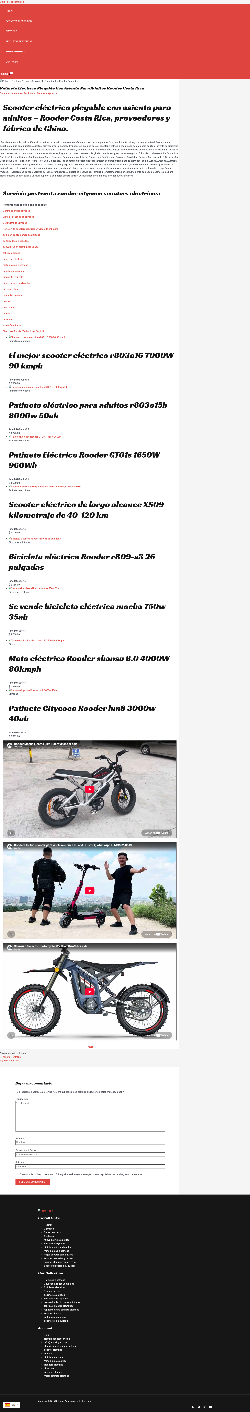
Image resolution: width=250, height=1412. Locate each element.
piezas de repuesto (13, 277)
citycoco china (11, 289)
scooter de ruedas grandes (58, 1258)
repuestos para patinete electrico (61, 1309)
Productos (29, 93)
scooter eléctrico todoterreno (60, 1262)
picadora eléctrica (53, 1364)
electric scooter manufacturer (60, 1346)
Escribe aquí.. (22, 1099)
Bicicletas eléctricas (19, 41)
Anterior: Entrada (10, 1057)
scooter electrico (53, 1349)
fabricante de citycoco (56, 1298)
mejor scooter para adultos (58, 1254)
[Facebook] (193, 1407)
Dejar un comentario (11, 93)
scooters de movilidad (56, 1320)
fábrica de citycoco (54, 1243)
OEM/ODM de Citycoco (15, 223)
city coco (49, 1368)
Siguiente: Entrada (11, 1060)
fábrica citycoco (11, 253)
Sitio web (20, 1162)
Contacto (12, 61)
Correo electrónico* (26, 1150)
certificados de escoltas (16, 241)
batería (6, 313)
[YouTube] (210, 1407)
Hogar (9, 11)
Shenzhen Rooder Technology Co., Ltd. (23, 331)
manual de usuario (13, 295)
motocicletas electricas (15, 265)
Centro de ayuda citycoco (16, 211)
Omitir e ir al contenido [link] (12, 1)
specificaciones (12, 325)
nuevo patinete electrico (57, 1240)
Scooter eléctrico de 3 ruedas (60, 1265)
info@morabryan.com (55, 1342)
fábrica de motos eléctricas (58, 1306)
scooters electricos (13, 271)
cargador (8, 319)
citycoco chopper (53, 1372)
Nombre (19, 1138)
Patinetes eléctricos (19, 21)
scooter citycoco (53, 1313)
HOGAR (90, 1047)
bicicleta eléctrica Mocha (16, 283)
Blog (46, 1335)
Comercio (49, 1228)
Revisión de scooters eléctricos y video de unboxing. (31, 229)
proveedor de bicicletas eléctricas (62, 1302)
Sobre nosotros (16, 51)
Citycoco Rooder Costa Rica (59, 1283)
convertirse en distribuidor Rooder (21, 247)
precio (6, 301)
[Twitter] (199, 1407)
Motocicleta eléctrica (55, 1361)
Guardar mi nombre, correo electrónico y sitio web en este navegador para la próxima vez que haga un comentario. (81, 1174)
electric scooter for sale (57, 1338)
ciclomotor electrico (55, 1317)
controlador (9, 307)
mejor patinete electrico (56, 1375)
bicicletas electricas (13, 259)
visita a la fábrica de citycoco (18, 216)
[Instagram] (204, 1407)
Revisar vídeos (52, 1291)
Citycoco (11, 31)
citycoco (48, 1353)
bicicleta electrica (53, 1357)
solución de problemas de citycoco (21, 235)
